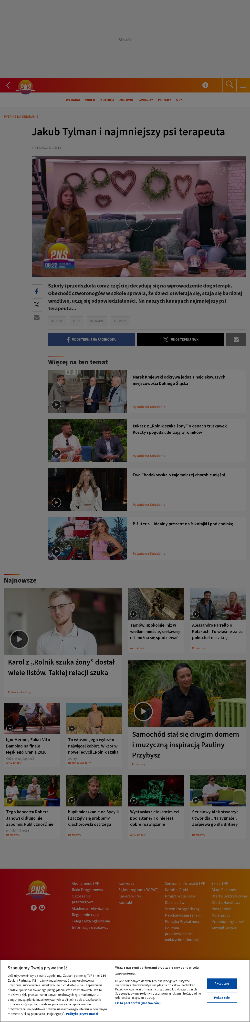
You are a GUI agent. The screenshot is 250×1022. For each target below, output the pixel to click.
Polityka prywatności (82, 1014)
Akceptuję (222, 983)
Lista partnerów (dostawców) (138, 1003)
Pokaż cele (222, 998)
